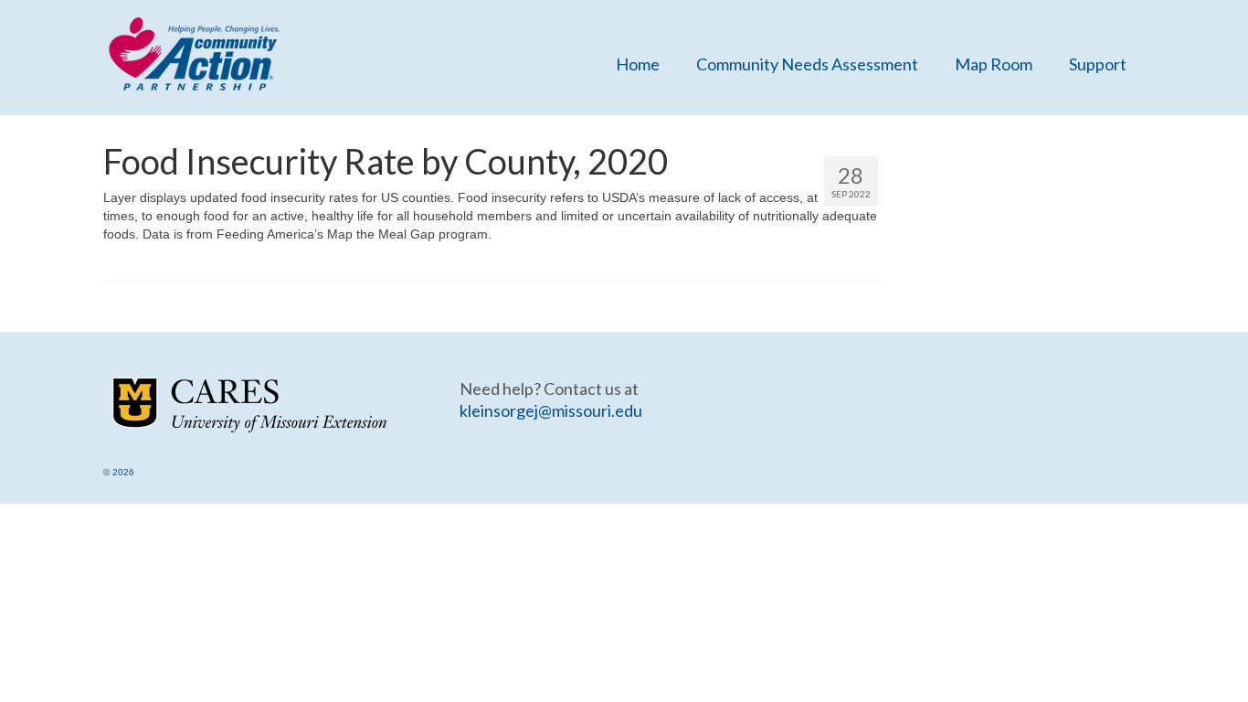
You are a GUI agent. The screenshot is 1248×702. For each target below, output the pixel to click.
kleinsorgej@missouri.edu (551, 410)
